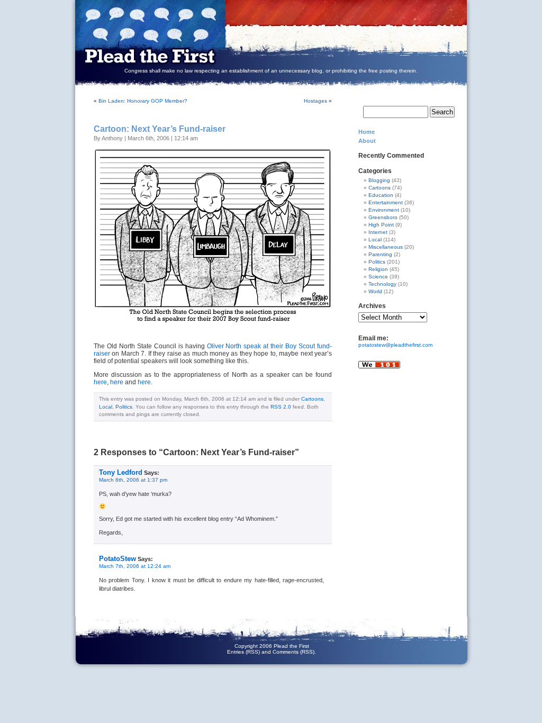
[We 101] (379, 372)
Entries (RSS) (243, 652)
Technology (382, 284)
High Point (381, 225)
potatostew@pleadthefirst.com (395, 345)
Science (378, 276)
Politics (123, 407)
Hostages (315, 101)
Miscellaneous (385, 247)
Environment (383, 210)
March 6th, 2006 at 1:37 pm (133, 480)
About (367, 141)
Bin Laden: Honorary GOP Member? (142, 101)
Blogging (379, 180)
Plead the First (260, 36)
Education (380, 195)
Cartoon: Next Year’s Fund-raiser (159, 128)
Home (366, 132)
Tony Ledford (120, 472)
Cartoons (312, 399)
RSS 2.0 (280, 407)
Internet (377, 232)
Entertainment (385, 202)
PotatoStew (117, 559)
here (100, 382)
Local (105, 407)
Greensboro (383, 217)
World (375, 291)
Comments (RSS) (293, 652)
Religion (378, 269)
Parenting (380, 254)
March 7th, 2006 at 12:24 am (134, 566)
